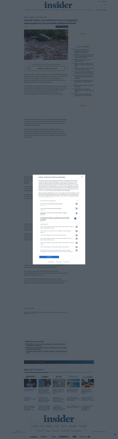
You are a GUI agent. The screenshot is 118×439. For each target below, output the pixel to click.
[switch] (76, 204)
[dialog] (59, 219)
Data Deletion (51, 261)
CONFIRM (49, 256)
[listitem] (59, 201)
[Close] (82, 177)
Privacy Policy (67, 261)
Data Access (59, 261)
